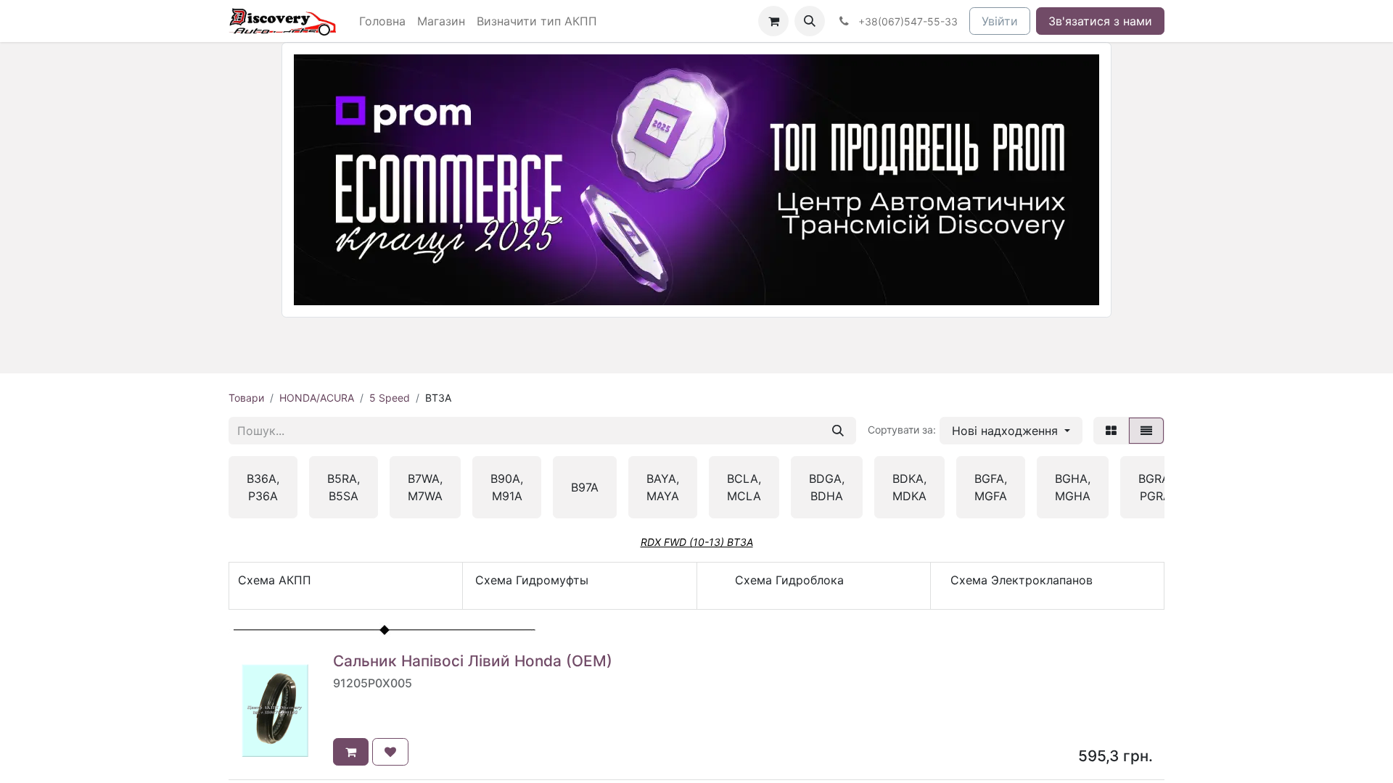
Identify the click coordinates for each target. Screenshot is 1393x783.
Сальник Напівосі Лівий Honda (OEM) (472, 661)
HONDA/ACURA (316, 398)
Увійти (1000, 21)
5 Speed (389, 398)
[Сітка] (1111, 430)
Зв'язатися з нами (1100, 21)
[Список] (1146, 430)
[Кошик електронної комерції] (773, 21)
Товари (246, 398)
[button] (809, 21)
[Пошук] (838, 430)
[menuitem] (382, 21)
